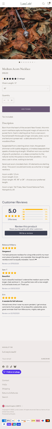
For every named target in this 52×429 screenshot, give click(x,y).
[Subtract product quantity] (4, 100)
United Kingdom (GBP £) (13, 406)
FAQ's (4, 384)
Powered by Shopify (8, 414)
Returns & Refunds (10, 393)
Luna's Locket (18, 410)
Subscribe (45, 359)
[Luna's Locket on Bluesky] (15, 367)
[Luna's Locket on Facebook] (3, 367)
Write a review (26, 233)
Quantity (6, 95)
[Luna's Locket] (26, 3)
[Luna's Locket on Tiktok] (11, 367)
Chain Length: (9, 83)
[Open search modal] (43, 3)
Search (5, 397)
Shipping (6, 389)
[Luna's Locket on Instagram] (7, 367)
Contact (5, 380)
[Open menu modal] (3, 3)
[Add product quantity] (12, 100)
